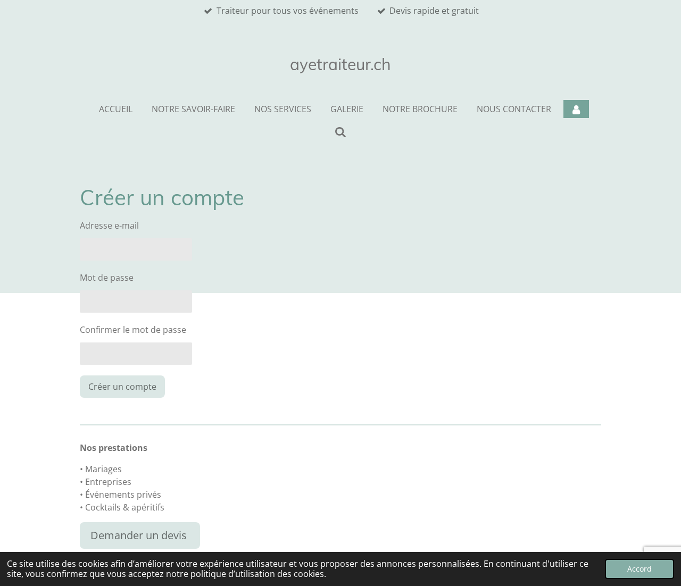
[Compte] (576, 109)
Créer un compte (122, 386)
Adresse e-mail (109, 225)
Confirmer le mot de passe (133, 330)
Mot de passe (107, 277)
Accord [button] (639, 569)
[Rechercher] (340, 131)
